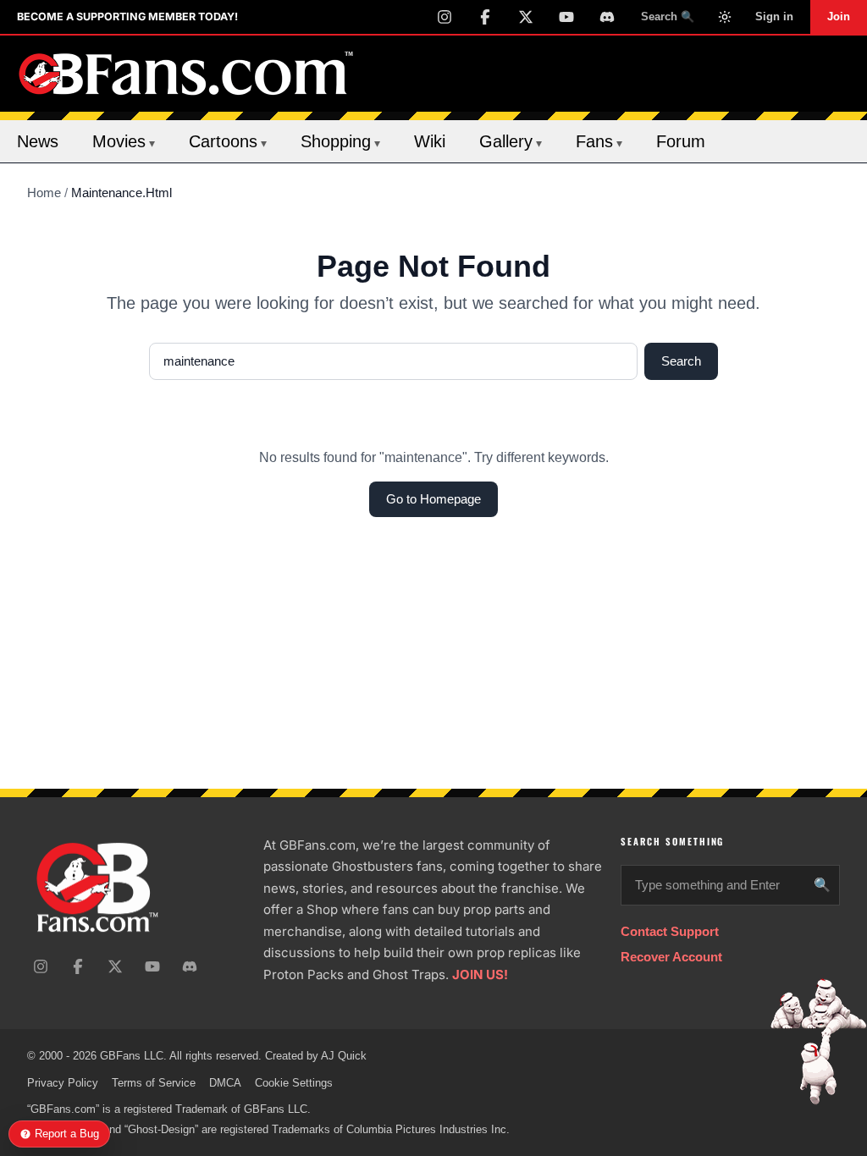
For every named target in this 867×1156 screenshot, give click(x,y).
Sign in (774, 16)
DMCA (225, 1082)
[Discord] (607, 17)
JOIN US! (480, 974)
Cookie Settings (294, 1082)
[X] (526, 17)
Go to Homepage (433, 499)
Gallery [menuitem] (510, 141)
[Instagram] (444, 17)
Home (44, 192)
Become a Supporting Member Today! (127, 16)
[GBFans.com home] (186, 74)
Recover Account (671, 957)
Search (681, 361)
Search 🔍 (667, 16)
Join (838, 16)
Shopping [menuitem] (340, 141)
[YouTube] (566, 17)
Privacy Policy (62, 1082)
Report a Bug (67, 1133)
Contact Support (670, 931)
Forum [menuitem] (680, 141)
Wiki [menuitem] (429, 141)
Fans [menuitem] (599, 141)
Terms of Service (154, 1082)
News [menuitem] (37, 141)
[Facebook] (485, 17)
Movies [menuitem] (123, 141)
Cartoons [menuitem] (228, 141)
